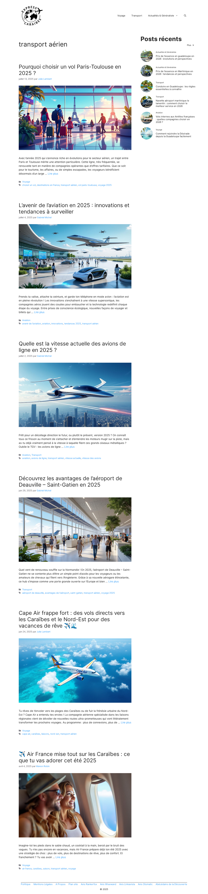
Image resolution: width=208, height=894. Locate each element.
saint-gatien (76, 593)
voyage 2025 (105, 185)
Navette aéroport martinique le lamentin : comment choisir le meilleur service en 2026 (172, 103)
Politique (25, 884)
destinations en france (48, 185)
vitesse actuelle (73, 458)
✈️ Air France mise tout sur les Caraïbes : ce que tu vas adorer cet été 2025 (74, 757)
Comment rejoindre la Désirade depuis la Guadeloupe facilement (173, 135)
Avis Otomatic (145, 884)
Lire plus (53, 173)
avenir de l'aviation (31, 323)
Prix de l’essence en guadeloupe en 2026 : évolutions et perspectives (175, 57)
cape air (26, 734)
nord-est (54, 734)
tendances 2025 (72, 323)
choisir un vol (29, 185)
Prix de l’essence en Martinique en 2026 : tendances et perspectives (174, 72)
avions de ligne (39, 458)
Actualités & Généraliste (161, 15)
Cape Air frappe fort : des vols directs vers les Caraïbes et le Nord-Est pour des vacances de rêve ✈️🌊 (72, 619)
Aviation (26, 320)
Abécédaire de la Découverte (171, 884)
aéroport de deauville (33, 593)
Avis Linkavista (127, 884)
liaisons (45, 734)
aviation (46, 323)
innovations (57, 323)
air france (27, 868)
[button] (185, 15)
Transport (136, 15)
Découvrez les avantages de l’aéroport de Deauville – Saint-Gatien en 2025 (70, 481)
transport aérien (69, 185)
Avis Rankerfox (89, 884)
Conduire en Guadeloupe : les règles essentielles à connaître (175, 88)
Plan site (73, 884)
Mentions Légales (43, 884)
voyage (72, 868)
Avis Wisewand (108, 884)
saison (46, 868)
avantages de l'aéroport (57, 593)
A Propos (60, 884)
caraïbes (35, 734)
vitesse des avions (91, 458)
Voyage (121, 15)
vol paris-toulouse (87, 185)
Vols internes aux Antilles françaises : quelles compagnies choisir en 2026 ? (175, 119)
